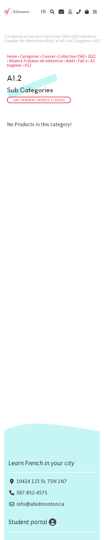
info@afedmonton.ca (40, 504)
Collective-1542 (55, 36)
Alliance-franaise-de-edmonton (36, 61)
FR (43, 11)
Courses (33, 36)
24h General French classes (39, 100)
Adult (50, 41)
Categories (13, 36)
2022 (76, 36)
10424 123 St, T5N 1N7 (41, 481)
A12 (96, 41)
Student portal (27, 522)
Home (12, 56)
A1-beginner (80, 41)
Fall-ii (62, 41)
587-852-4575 (31, 493)
